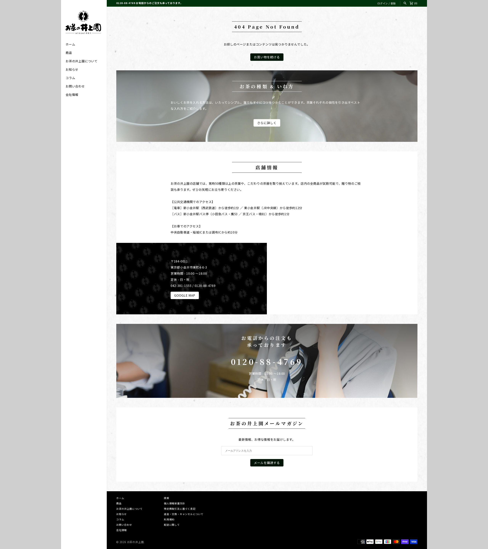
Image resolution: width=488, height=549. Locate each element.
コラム (70, 77)
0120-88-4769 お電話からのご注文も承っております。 (149, 3)
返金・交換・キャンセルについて (183, 514)
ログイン (382, 3)
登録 (393, 3)
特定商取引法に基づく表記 (180, 508)
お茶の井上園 (135, 542)
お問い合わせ (75, 86)
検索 (166, 498)
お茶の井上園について (82, 61)
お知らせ (72, 69)
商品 (69, 52)
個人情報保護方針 (174, 503)
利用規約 (169, 519)
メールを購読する (267, 462)
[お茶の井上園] (84, 22)
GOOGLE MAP (184, 295)
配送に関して (172, 525)
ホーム (70, 44)
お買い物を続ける (267, 57)
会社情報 (72, 94)
